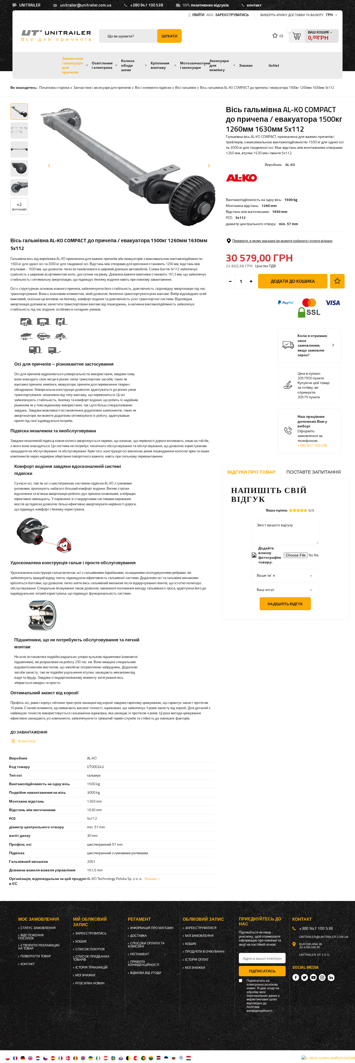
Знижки (246, 65)
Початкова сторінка (54, 87)
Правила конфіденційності (143, 963)
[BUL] (173, 1057)
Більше (151, 878)
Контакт (28, 964)
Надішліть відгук (285, 604)
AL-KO (290, 164)
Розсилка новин (89, 983)
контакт (254, 5)
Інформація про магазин (151, 928)
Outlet (273, 65)
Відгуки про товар (251, 471)
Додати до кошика (293, 281)
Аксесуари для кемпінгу (219, 65)
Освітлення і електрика (102, 65)
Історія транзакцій (91, 967)
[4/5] (302, 510)
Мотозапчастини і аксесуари (195, 65)
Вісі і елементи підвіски (153, 87)
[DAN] (68, 1057)
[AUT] (105, 1057)
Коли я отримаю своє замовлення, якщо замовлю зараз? (312, 345)
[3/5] (298, 510)
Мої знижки (85, 975)
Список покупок (90, 949)
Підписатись (262, 971)
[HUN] (188, 1057)
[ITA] (60, 1057)
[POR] (143, 1057)
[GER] (23, 1057)
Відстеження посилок (31, 937)
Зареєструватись (232, 14)
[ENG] (30, 1057)
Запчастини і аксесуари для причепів (72, 65)
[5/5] (305, 510)
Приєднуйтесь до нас (260, 921)
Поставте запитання (313, 471)
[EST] (166, 1057)
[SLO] (120, 1057)
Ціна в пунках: (309, 373)
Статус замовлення (38, 928)
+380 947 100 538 (146, 5)
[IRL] (98, 1057)
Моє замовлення (38, 919)
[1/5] (291, 510)
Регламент (139, 954)
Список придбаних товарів (91, 958)
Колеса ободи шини (127, 65)
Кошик (81, 941)
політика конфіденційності (259, 1009)
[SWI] (136, 1057)
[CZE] (45, 1057)
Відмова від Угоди (145, 972)
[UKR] (90, 1057)
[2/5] (294, 510)
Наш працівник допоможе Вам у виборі (312, 431)
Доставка (138, 935)
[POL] (7, 1057)
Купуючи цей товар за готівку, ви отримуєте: (314, 387)
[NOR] (83, 1057)
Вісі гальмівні (185, 87)
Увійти (198, 14)
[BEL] (128, 1057)
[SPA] (53, 1057)
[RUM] (75, 1057)
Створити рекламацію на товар (39, 947)
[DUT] (38, 1057)
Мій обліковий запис (90, 922)
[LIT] (151, 1057)
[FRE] (15, 1057)
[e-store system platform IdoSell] (328, 1057)
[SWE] (113, 1057)
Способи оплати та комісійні (146, 945)
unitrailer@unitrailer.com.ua (85, 5)
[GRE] (181, 1057)
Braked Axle (27, 741)
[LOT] (158, 1057)
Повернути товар (36, 956)
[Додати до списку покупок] (337, 281)
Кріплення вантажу (160, 65)
